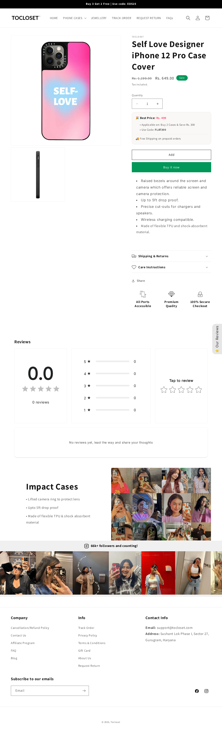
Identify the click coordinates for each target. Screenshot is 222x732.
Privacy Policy (87, 635)
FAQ (13, 650)
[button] (74, 18)
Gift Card (84, 650)
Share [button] (141, 281)
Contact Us (18, 635)
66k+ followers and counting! (114, 545)
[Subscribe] (84, 691)
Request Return (89, 666)
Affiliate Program (23, 643)
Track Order (86, 628)
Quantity (137, 95)
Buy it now (171, 167)
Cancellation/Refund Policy (30, 628)
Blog (14, 658)
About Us (84, 658)
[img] (41, 390)
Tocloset (115, 722)
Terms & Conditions (92, 643)
